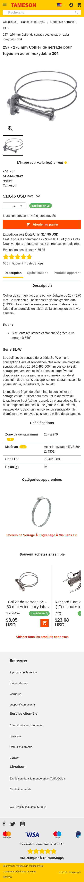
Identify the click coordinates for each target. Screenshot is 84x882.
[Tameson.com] (23, 5)
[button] (5, 4)
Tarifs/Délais (57, 778)
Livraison (15, 736)
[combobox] (42, 12)
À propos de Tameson (23, 672)
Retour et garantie (21, 746)
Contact (14, 757)
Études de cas (18, 683)
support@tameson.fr (22, 704)
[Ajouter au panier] (44, 623)
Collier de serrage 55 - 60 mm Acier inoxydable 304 (27, 607)
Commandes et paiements (26, 725)
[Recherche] (77, 12)
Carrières (15, 693)
